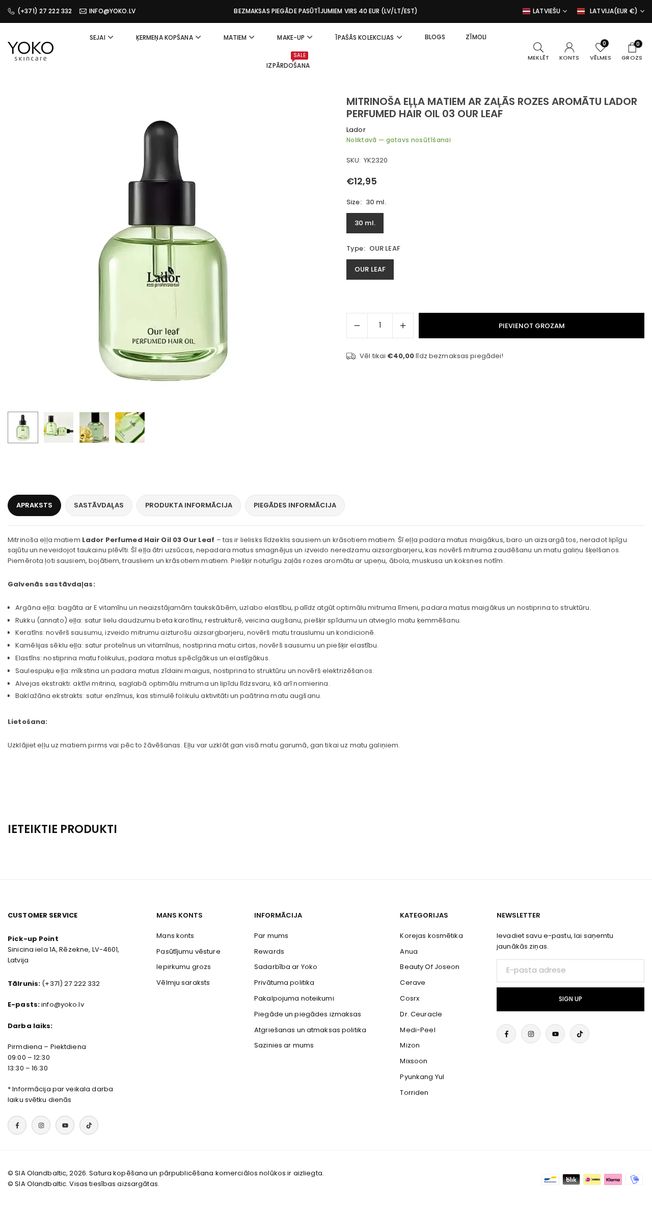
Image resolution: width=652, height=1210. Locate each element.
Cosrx (409, 998)
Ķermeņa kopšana (164, 37)
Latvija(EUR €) (614, 11)
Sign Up (570, 999)
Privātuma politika (284, 982)
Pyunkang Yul (422, 1077)
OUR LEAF (370, 269)
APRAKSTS (34, 505)
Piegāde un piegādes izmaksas (308, 1014)
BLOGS (435, 37)
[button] (293, 250)
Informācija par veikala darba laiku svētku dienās (60, 1094)
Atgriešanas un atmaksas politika (310, 1030)
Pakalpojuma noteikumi (294, 998)
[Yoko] (30, 51)
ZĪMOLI (476, 37)
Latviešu (546, 11)
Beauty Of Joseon (429, 967)
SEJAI (97, 37)
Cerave (412, 982)
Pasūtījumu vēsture (188, 951)
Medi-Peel (417, 1030)
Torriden (414, 1092)
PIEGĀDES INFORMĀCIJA (295, 505)
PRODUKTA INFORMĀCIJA (188, 505)
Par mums (271, 935)
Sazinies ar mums (284, 1045)
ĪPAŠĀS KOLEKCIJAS (364, 37)
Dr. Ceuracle (421, 1014)
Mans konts (175, 935)
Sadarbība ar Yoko (285, 967)
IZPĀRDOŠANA (287, 60)
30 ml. (365, 223)
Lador (356, 130)
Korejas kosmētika (431, 935)
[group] (163, 250)
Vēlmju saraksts (183, 982)
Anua (409, 951)
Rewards (269, 951)
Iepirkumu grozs (183, 967)
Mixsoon (413, 1061)
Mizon (410, 1045)
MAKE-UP (291, 37)
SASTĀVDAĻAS (99, 505)
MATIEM (235, 37)
